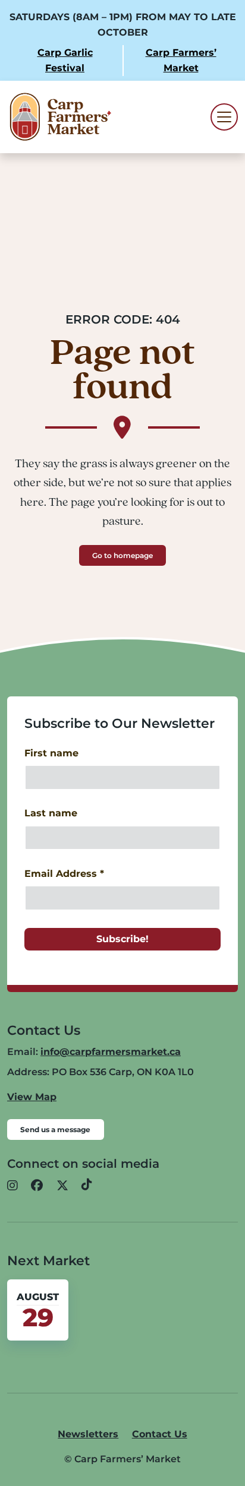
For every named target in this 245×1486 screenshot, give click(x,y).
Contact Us (159, 1434)
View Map (31, 1096)
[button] (12, 1185)
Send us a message (55, 1129)
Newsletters (88, 1434)
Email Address (64, 873)
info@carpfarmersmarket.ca (110, 1051)
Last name (50, 813)
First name (51, 753)
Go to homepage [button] (122, 555)
